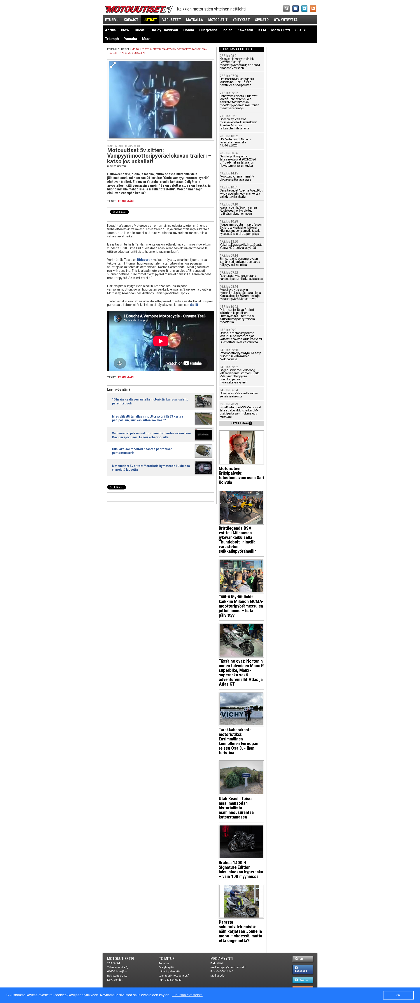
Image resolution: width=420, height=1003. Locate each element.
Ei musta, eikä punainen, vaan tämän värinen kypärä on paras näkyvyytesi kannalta (240, 260)
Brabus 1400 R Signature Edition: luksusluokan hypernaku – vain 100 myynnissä (241, 869)
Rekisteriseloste (117, 975)
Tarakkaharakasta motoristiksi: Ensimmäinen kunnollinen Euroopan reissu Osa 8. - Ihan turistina (238, 741)
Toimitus (167, 958)
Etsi (301, 959)
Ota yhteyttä (286, 19)
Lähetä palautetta (169, 971)
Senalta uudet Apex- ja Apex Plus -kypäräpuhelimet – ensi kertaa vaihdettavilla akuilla (241, 192)
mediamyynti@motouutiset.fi (228, 967)
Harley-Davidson (164, 30)
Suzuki (300, 30)
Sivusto (262, 19)
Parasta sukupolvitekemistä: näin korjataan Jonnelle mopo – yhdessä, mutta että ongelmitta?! (240, 931)
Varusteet (171, 19)
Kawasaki (245, 30)
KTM (262, 30)
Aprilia (110, 30)
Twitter (303, 980)
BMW (125, 30)
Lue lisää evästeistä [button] (187, 995)
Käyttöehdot (114, 979)
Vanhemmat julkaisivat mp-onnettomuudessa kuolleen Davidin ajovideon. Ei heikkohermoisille (151, 435)
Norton (121, 166)
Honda (188, 30)
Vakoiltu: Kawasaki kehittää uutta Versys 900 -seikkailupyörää (241, 244)
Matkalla (194, 19)
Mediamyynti (221, 958)
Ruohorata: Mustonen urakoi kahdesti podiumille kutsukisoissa (241, 275)
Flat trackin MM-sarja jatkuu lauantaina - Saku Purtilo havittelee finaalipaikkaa (237, 80)
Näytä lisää (241, 423)
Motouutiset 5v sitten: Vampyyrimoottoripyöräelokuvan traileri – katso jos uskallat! (159, 155)
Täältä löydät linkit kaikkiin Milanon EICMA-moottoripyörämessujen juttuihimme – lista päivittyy (241, 606)
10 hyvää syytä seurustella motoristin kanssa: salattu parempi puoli (150, 401)
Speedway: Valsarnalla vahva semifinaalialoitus (239, 393)
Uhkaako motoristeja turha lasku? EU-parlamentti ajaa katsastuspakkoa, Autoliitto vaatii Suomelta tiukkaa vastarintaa (241, 336)
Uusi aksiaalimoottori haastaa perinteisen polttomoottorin (142, 450)
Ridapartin (144, 259)
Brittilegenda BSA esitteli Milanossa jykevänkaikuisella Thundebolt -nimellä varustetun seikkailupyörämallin (238, 540)
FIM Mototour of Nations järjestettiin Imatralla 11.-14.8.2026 (235, 141)
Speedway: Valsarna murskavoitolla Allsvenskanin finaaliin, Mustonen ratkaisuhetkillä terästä (238, 122)
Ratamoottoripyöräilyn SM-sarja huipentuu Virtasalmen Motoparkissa (240, 354)
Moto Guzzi (280, 30)
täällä (194, 304)
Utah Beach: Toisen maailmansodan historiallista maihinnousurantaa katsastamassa (236, 808)
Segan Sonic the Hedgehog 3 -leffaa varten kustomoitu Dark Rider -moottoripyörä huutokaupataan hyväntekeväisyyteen (239, 375)
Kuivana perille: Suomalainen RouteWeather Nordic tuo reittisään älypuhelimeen (238, 209)
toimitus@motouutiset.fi (174, 975)
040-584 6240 (173, 979)
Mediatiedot (217, 975)
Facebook (301, 971)
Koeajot (131, 19)
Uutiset (150, 19)
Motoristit (218, 19)
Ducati (140, 30)
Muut (146, 39)
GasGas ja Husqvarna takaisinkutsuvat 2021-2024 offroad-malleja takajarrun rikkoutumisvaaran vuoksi (238, 159)
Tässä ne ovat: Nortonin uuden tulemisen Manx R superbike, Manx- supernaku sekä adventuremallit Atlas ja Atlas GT (241, 672)
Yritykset (241, 19)
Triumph (112, 39)
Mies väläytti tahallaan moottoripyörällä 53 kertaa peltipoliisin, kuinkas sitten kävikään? (147, 418)
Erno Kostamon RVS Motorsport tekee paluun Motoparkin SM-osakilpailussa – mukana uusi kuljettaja (240, 410)
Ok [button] (398, 995)
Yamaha (130, 39)
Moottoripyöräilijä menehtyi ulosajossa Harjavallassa (237, 176)
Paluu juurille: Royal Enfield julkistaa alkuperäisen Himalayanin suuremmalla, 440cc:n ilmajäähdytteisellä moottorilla (237, 314)
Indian (227, 30)
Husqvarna (208, 30)
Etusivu (112, 19)
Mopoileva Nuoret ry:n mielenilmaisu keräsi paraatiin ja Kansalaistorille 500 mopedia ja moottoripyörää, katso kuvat (240, 293)
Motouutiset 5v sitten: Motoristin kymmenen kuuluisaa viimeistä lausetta (151, 467)
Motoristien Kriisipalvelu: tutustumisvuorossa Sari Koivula (241, 475)
